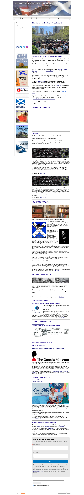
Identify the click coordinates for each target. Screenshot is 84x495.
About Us (64, 18)
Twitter (65, 69)
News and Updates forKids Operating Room (38, 380)
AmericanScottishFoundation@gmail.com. (44, 99)
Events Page (59, 85)
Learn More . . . (57, 270)
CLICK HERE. (42, 173)
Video (18, 25)
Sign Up (50, 461)
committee (61, 426)
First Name (36, 452)
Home (19, 18)
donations (47, 426)
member (38, 426)
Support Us (59, 18)
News (52, 18)
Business (39, 18)
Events (43, 18)
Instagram (34, 71)
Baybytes (23, 493)
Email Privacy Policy (38, 471)
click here (61, 297)
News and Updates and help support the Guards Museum (48, 348)
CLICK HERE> (42, 197)
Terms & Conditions (62, 493)
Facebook (60, 69)
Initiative (50, 428)
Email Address (36, 444)
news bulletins (49, 71)
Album (55, 18)
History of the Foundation (20, 28)
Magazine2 (23, 18)
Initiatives (34, 18)
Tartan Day (47, 18)
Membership (41, 81)
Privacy (68, 493)
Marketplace (28, 18)
